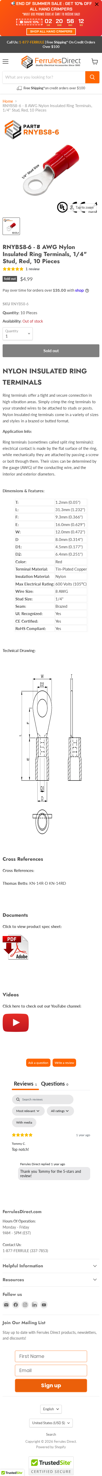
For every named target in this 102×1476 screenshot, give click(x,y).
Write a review (64, 1063)
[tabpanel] (51, 1139)
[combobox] (44, 77)
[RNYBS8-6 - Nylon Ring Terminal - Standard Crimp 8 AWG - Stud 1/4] (11, 226)
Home (8, 101)
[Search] (92, 77)
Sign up (51, 1385)
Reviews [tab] (25, 1083)
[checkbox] (24, 1122)
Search (51, 1434)
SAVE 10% (31, 22)
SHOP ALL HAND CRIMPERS (51, 31)
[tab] (54, 1084)
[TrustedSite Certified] (51, 1465)
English (48, 1409)
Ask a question (38, 1063)
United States (48, 1423)
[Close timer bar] (97, 4)
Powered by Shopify (51, 1447)
